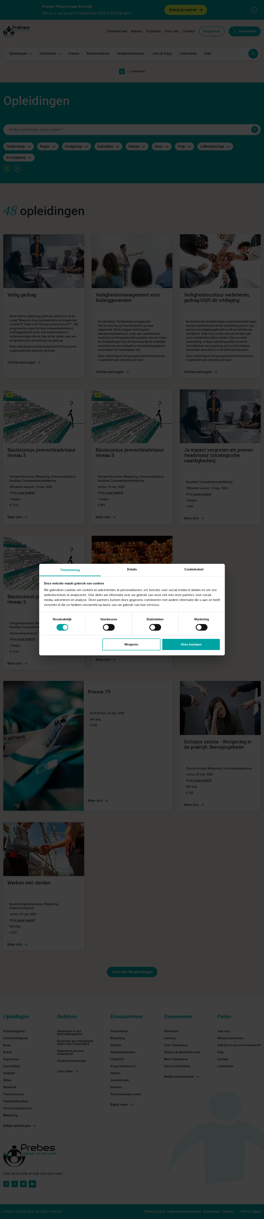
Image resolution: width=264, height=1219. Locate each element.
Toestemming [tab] (70, 569)
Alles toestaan (191, 644)
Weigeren (131, 644)
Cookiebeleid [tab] (193, 569)
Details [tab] (132, 569)
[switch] (109, 627)
